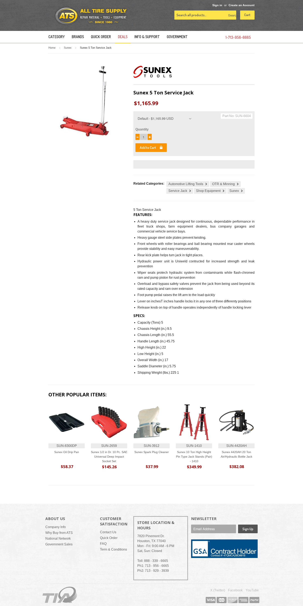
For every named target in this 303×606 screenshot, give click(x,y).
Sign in (217, 5)
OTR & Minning (223, 184)
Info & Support (147, 36)
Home (51, 47)
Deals (122, 36)
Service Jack (177, 191)
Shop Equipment (208, 191)
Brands (78, 36)
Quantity (142, 129)
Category (56, 36)
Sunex (68, 47)
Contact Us (108, 532)
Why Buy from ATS (59, 532)
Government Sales (59, 544)
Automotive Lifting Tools (185, 184)
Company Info (55, 527)
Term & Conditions (113, 549)
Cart (247, 15)
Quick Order (101, 36)
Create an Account (242, 5)
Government (177, 36)
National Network (58, 538)
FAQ (103, 543)
